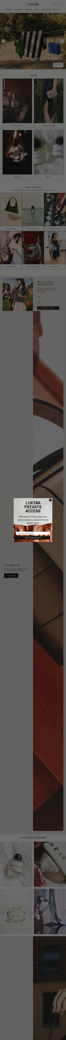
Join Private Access (33, 538)
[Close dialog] (50, 500)
